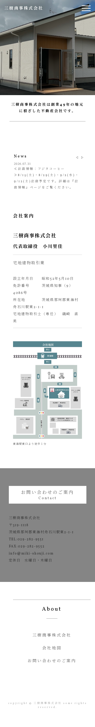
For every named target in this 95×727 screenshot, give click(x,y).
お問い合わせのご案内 (47, 493)
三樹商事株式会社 (23, 8)
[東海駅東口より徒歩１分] (47, 437)
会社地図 (52, 648)
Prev (77, 157)
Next (82, 157)
